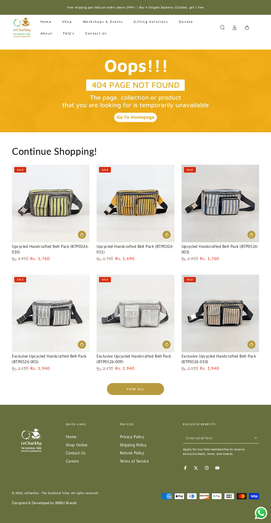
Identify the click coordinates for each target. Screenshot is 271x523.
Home (71, 436)
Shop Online (77, 445)
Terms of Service (134, 461)
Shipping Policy (133, 445)
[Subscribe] (256, 438)
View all (136, 389)
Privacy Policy (132, 436)
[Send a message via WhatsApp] (261, 513)
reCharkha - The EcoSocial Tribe (46, 493)
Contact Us (75, 453)
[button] (222, 27)
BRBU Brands (66, 503)
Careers (72, 461)
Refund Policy (132, 453)
